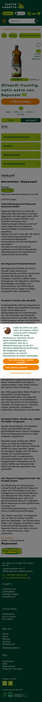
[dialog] (21, 351)
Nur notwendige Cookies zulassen (21, 361)
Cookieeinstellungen (21, 373)
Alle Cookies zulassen (16, 367)
